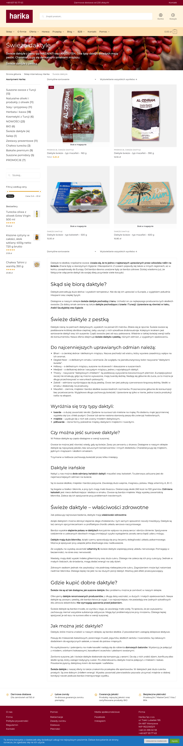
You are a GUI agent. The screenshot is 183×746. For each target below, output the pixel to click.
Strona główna (13, 74)
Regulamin (12, 725)
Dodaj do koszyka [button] (145, 163)
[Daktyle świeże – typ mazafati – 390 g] (145, 115)
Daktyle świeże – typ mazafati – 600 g (134, 234)
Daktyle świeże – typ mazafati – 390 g (134, 153)
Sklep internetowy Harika (36, 74)
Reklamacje (56, 717)
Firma (9, 717)
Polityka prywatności (17, 721)
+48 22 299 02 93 (148, 730)
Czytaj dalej (78, 163)
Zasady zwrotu (58, 721)
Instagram (100, 721)
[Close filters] (41, 79)
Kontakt (173, 2)
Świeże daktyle (66, 150)
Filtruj (10, 196)
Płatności (55, 728)
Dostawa (55, 725)
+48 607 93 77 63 (14, 2)
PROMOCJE (52, 150)
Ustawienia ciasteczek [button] (156, 741)
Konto (161, 19)
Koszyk (173, 19)
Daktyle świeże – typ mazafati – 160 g (67, 153)
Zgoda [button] (175, 741)
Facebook (99, 717)
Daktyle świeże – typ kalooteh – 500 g (67, 234)
